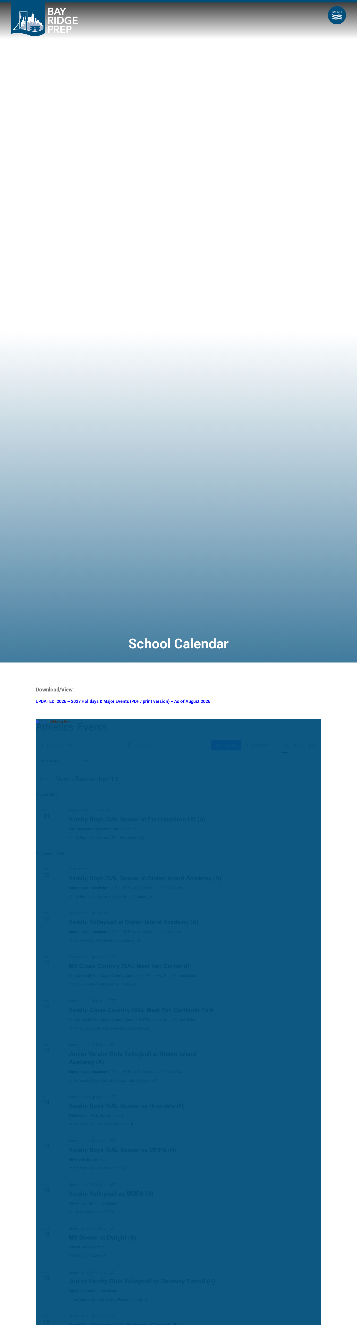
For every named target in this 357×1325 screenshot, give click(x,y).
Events (41, 721)
